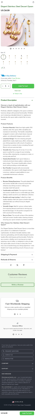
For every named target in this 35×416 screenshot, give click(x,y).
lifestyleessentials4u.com (9, 377)
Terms (18, 404)
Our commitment (7, 387)
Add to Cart (27, 413)
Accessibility (28, 404)
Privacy (22, 404)
